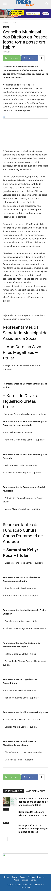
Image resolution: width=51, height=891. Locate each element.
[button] (47, 4)
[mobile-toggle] (4, 4)
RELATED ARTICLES (13, 791)
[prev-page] (4, 839)
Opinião (25, 880)
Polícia (16, 880)
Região (22, 877)
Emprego (41, 877)
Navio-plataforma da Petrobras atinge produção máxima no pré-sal (33, 828)
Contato (34, 880)
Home (5, 22)
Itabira (13, 22)
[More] (42, 58)
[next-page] (9, 839)
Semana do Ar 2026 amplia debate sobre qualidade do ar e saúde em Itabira (33, 801)
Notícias (31, 877)
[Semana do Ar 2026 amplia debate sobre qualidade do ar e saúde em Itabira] (10, 802)
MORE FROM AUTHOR (35, 791)
